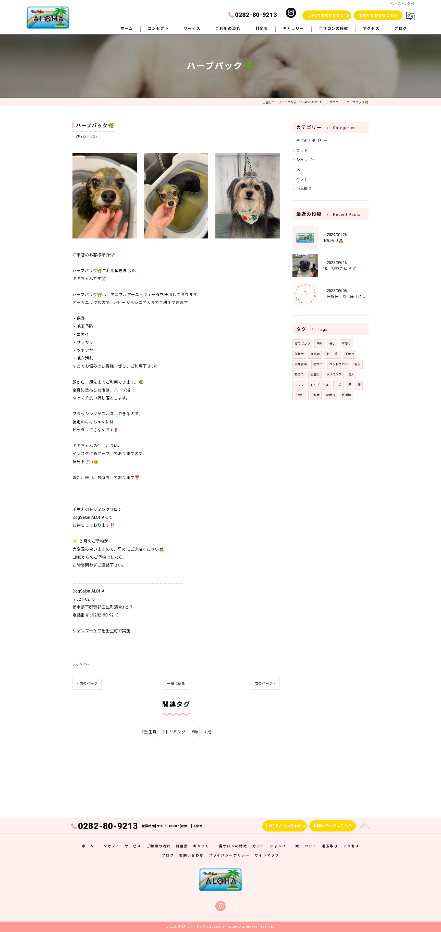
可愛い (346, 343)
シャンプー (80, 664)
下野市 (349, 354)
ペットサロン (338, 364)
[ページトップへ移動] (365, 826)
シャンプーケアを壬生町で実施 (101, 630)
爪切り (299, 395)
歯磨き (331, 395)
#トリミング (174, 731)
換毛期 (315, 354)
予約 (319, 343)
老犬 (351, 374)
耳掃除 (346, 395)
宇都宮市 (301, 364)
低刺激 (299, 354)
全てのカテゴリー (311, 141)
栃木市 (318, 364)
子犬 (338, 385)
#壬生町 (148, 731)
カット (302, 150)
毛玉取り (304, 188)
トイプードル (319, 385)
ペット (302, 179)
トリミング (334, 374)
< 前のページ (87, 684)
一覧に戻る (176, 684)
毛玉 (357, 364)
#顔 (194, 731)
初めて (299, 374)
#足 (207, 731)
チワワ (299, 385)
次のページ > (265, 684)
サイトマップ (267, 855)
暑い (332, 343)
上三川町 (332, 354)
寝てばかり (302, 343)
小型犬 (315, 395)
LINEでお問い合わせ (326, 15)
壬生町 (315, 374)
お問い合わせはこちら (378, 15)
